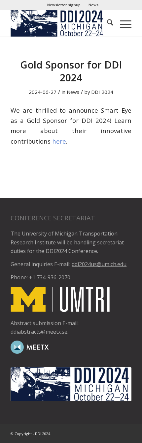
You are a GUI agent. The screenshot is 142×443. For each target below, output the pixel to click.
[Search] (106, 23)
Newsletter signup (64, 4)
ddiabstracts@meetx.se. (39, 331)
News (93, 4)
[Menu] (122, 23)
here (59, 141)
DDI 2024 (102, 92)
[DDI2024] (59, 23)
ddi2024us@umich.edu (99, 264)
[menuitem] (64, 5)
